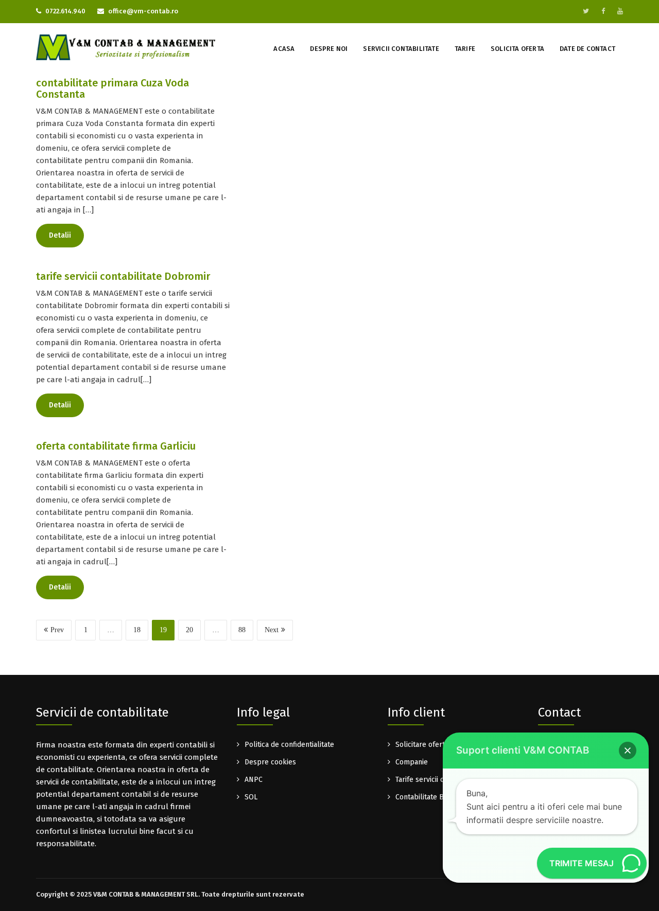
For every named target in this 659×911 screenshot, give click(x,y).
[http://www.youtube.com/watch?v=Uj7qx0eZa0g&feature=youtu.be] (620, 11)
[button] (627, 750)
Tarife (465, 48)
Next (272, 630)
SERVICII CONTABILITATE (401, 48)
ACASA (283, 48)
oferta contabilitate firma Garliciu (116, 446)
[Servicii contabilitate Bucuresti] (126, 46)
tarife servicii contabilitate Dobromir (123, 276)
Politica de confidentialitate (289, 744)
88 (242, 630)
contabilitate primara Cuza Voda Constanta (112, 88)
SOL (251, 797)
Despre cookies (270, 762)
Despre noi (329, 48)
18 (137, 630)
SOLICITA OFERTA (517, 48)
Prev (57, 630)
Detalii (60, 235)
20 (189, 630)
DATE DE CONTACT (587, 48)
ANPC (254, 779)
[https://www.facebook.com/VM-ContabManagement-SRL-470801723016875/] (603, 11)
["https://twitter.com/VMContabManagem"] (586, 11)
